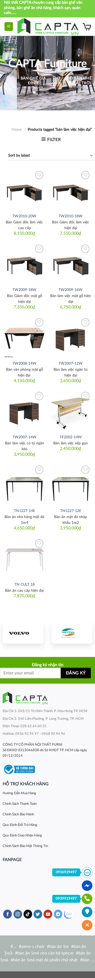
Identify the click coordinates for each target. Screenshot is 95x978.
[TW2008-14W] (24, 337)
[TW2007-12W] (70, 337)
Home (17, 129)
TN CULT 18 (25, 584)
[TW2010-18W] (70, 190)
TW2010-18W (71, 216)
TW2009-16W (71, 290)
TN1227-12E (70, 511)
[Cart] (87, 26)
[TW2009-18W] (24, 263)
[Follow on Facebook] (7, 914)
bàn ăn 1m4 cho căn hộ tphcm (45, 953)
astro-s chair (32, 946)
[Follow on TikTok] (27, 914)
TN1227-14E (24, 511)
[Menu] (8, 26)
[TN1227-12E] (70, 484)
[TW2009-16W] (70, 263)
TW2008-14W (24, 363)
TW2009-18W (24, 290)
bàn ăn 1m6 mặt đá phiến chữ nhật (45, 960)
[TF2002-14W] (70, 411)
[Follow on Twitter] (38, 914)
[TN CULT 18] (24, 558)
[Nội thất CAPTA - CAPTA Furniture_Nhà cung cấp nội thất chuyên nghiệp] (47, 26)
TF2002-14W (71, 437)
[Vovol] (23, 633)
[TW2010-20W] (24, 190)
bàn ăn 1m (59, 946)
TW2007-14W (24, 437)
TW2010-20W (24, 216)
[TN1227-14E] (24, 484)
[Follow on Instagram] (17, 914)
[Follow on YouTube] (48, 914)
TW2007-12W (71, 363)
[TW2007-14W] (24, 411)
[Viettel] (71, 633)
